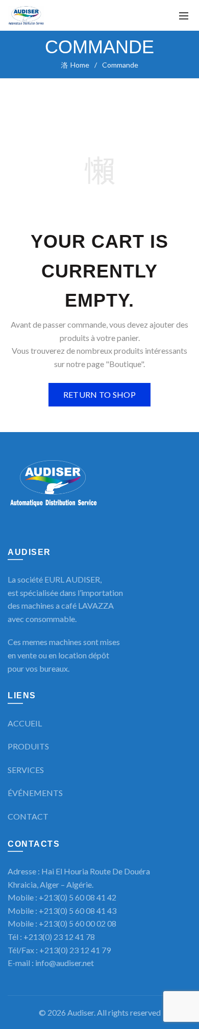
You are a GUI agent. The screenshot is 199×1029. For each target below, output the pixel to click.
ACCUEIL (25, 723)
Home (79, 64)
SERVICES (26, 770)
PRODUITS (28, 746)
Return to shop (99, 394)
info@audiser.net (64, 963)
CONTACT (28, 816)
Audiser (80, 1012)
